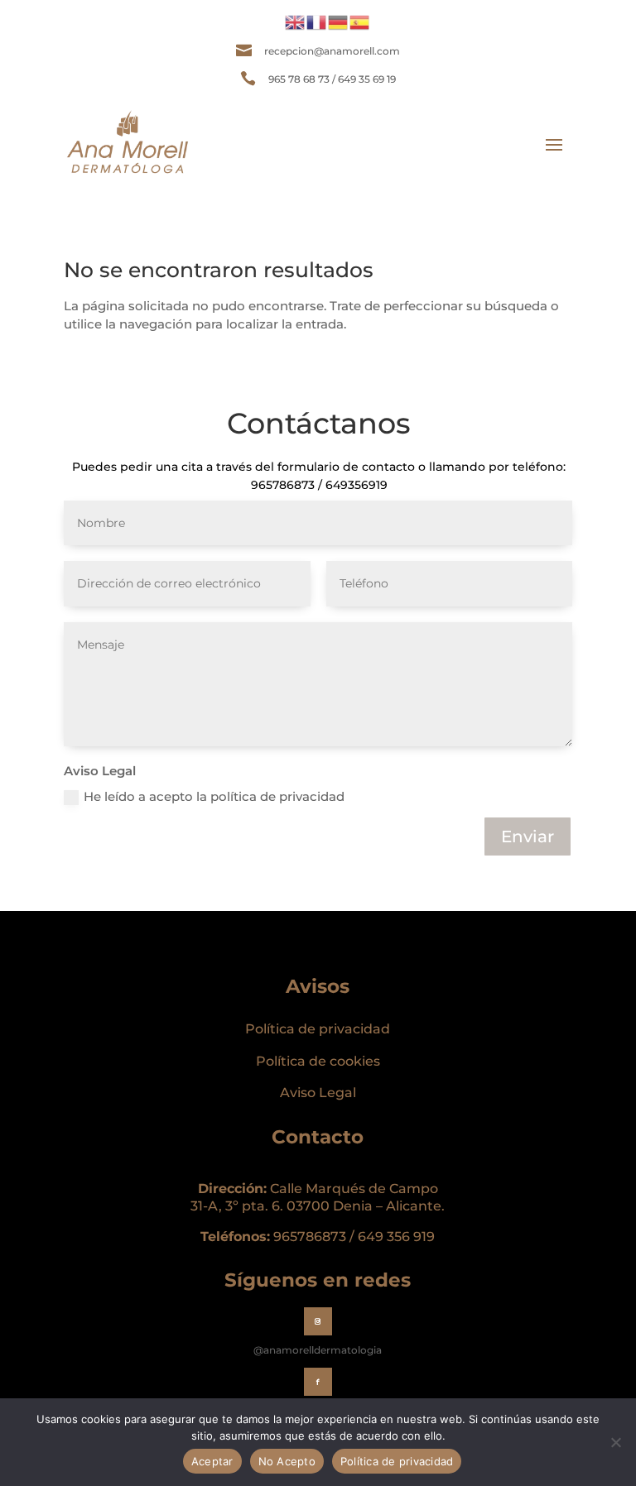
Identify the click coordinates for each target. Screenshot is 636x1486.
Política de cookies (318, 1061)
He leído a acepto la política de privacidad (214, 796)
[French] (317, 21)
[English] (295, 21)
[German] (338, 21)
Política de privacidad (317, 1029)
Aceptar (212, 1461)
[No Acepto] (615, 1442)
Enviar (527, 836)
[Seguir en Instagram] (318, 1321)
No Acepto (287, 1461)
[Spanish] (360, 21)
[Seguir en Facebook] (318, 1382)
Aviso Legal (318, 1092)
